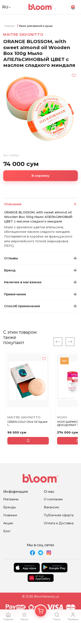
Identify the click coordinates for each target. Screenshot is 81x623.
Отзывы (11, 258)
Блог (7, 531)
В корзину (41, 176)
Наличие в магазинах (22, 282)
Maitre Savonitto (23, 35)
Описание (13, 204)
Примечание (15, 294)
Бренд (9, 270)
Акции (8, 523)
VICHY (62, 417)
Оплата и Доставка (58, 523)
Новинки (10, 515)
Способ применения (22, 306)
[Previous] (58, 341)
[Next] (70, 341)
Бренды (9, 507)
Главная (9, 25)
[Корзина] (41, 611)
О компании (53, 499)
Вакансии (51, 507)
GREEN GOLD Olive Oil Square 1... (27, 423)
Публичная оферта (58, 515)
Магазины (11, 499)
